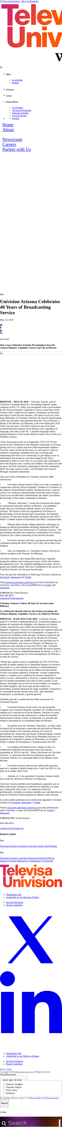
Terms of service (52, 1098)
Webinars (10, 1093)
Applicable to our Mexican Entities (22, 897)
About (8, 129)
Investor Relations (14, 902)
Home (7, 124)
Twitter (28, 577)
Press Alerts (11, 1090)
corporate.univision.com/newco (20, 582)
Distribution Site (14, 894)
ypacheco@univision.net (11, 598)
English (15, 118)
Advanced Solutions (21, 110)
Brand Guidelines (14, 905)
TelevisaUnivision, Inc (24, 1072)
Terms (9, 1069)
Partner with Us (16, 149)
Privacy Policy (36, 1098)
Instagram (15, 577)
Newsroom (12, 139)
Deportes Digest (13, 1087)
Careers (9, 144)
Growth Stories (19, 115)
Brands (15, 82)
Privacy (3, 1069)
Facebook (4, 577)
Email (8, 1074)
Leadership (17, 80)
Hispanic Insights (20, 113)
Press (2, 294)
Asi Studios (17, 107)
